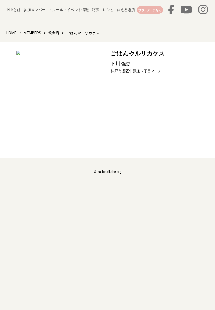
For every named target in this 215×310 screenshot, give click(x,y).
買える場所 (126, 10)
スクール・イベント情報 (69, 10)
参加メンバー (35, 10)
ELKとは (14, 10)
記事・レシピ (103, 10)
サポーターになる (150, 10)
